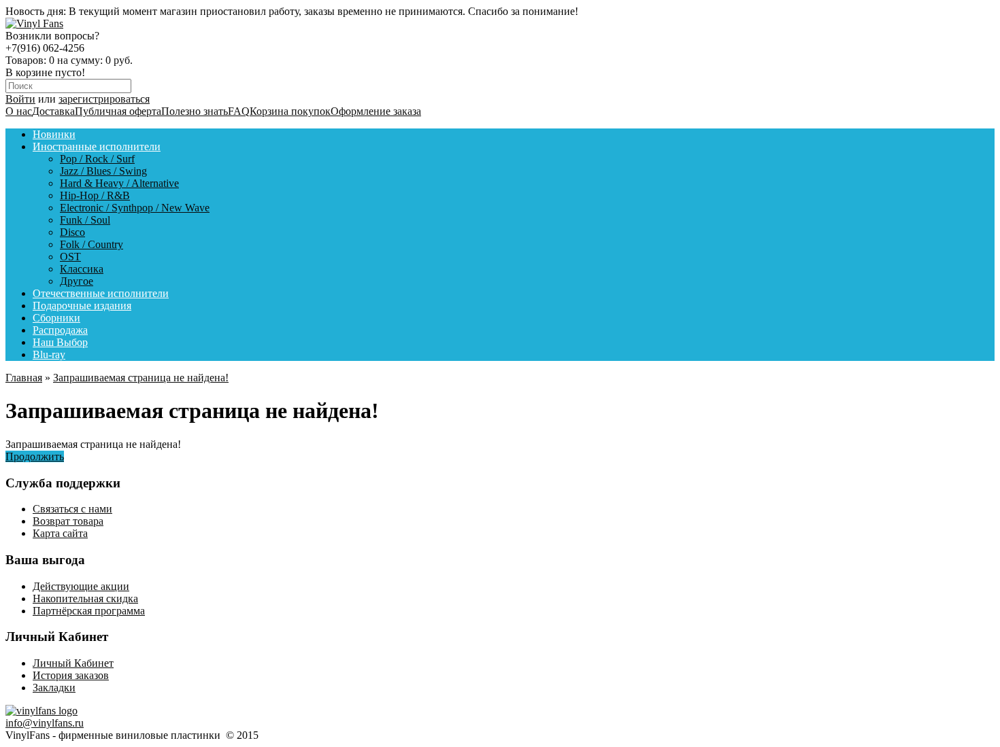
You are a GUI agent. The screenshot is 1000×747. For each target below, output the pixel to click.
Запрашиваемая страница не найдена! (141, 377)
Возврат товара (68, 521)
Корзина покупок (290, 111)
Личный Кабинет (73, 663)
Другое (76, 281)
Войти (20, 99)
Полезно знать (194, 111)
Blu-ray (49, 354)
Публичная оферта (118, 111)
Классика (81, 269)
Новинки (54, 134)
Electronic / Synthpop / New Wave (135, 207)
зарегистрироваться (104, 99)
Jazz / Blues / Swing (103, 171)
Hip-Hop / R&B (95, 195)
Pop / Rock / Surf (97, 158)
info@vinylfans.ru (44, 723)
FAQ (239, 111)
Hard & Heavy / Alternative (119, 183)
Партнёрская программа (89, 610)
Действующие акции (81, 586)
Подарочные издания (82, 305)
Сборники (56, 318)
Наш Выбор (60, 342)
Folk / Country (91, 244)
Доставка (53, 111)
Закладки (54, 687)
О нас (18, 111)
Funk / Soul (85, 220)
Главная (23, 377)
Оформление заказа (376, 111)
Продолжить (34, 456)
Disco (72, 232)
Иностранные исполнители (97, 146)
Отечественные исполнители (101, 293)
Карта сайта (60, 533)
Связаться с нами (72, 509)
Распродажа (60, 330)
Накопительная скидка (85, 598)
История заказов (71, 675)
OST (70, 256)
